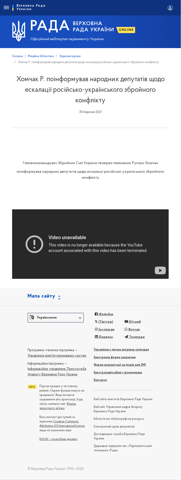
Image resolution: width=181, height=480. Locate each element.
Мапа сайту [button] (41, 296)
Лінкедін (105, 337)
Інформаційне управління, (47, 369)
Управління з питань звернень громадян (121, 349)
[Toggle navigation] (6, 7)
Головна (17, 56)
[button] (56, 317)
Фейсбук (106, 314)
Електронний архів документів (114, 426)
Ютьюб (134, 322)
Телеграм (136, 337)
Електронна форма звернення (115, 357)
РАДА (50, 27)
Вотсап (134, 329)
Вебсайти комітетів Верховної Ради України (123, 399)
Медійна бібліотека (41, 56)
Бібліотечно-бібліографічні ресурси (119, 419)
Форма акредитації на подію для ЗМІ (120, 365)
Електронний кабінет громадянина (118, 372)
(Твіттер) (105, 322)
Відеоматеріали (70, 56)
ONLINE (126, 30)
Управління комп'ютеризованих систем (57, 356)
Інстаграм (106, 329)
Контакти (100, 380)
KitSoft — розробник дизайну (58, 439)
